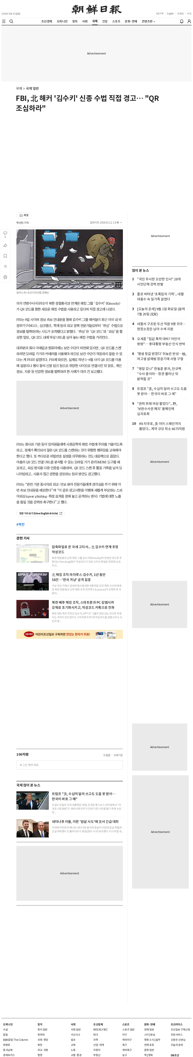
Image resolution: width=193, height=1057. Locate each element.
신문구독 (160, 13)
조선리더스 (177, 1024)
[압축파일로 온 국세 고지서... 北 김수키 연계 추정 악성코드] (32, 553)
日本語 (180, 13)
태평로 (6, 1045)
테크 (95, 1034)
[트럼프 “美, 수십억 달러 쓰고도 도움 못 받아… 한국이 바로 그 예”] (32, 800)
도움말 (106, 755)
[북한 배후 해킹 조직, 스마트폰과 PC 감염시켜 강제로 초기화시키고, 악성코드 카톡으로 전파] (32, 609)
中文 (189, 13)
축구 (124, 1045)
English (170, 13)
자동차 (96, 1050)
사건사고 (75, 1034)
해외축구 (127, 1050)
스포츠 (125, 1024)
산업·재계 (98, 1045)
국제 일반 (32, 88)
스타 (146, 1034)
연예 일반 (149, 1029)
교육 (73, 1045)
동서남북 (7, 1050)
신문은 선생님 (178, 1040)
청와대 (41, 1034)
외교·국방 (43, 1050)
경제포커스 (9, 1055)
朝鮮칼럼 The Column (15, 1040)
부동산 (96, 1055)
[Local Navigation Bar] (4, 21)
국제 (19, 88)
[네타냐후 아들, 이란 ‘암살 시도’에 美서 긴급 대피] (32, 828)
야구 (124, 1034)
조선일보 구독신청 (180, 1029)
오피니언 (7, 1024)
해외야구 (127, 1040)
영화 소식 (149, 1040)
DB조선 (175, 1055)
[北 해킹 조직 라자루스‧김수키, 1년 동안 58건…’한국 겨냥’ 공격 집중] (32, 581)
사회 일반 (76, 1029)
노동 (73, 1050)
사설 (5, 1029)
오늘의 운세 (177, 1045)
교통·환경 (76, 1055)
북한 (40, 1045)
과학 (95, 1040)
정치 (40, 1024)
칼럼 (5, 1034)
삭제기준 (118, 755)
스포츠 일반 (128, 1029)
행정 (40, 1055)
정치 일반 (42, 1029)
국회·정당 (43, 1040)
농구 (124, 1055)
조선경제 (98, 1024)
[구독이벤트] (69, 634)
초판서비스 (177, 1034)
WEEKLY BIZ (100, 1029)
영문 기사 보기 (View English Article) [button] (38, 513)
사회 (73, 1024)
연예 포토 (149, 1045)
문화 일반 (149, 1050)
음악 (158, 1040)
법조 (73, 1040)
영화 (150, 1055)
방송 (152, 1034)
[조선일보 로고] (97, 9)
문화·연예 (149, 1024)
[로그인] (189, 21)
